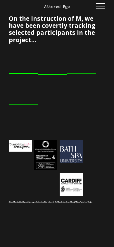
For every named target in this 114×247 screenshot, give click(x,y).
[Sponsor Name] (45, 155)
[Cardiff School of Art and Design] (71, 185)
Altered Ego (57, 6)
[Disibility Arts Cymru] (20, 146)
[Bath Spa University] (71, 152)
